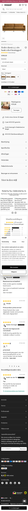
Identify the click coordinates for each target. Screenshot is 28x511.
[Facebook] (2, 483)
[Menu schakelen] (2, 5)
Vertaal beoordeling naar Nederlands (14, 391)
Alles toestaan (14, 267)
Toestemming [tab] (5, 241)
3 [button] (14, 366)
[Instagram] (6, 483)
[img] (7, 301)
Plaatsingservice (15, 102)
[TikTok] (19, 483)
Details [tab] (14, 241)
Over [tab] (23, 241)
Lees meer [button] (12, 358)
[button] (14, 9)
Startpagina (4, 12)
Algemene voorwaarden (16, 503)
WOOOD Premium (7, 44)
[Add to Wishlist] (26, 48)
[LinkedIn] (15, 483)
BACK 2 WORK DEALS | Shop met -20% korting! (13, 1)
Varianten (3, 59)
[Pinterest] (11, 483)
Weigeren (14, 272)
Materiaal (4, 66)
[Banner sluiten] (25, 237)
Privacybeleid (5, 503)
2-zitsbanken (12, 12)
